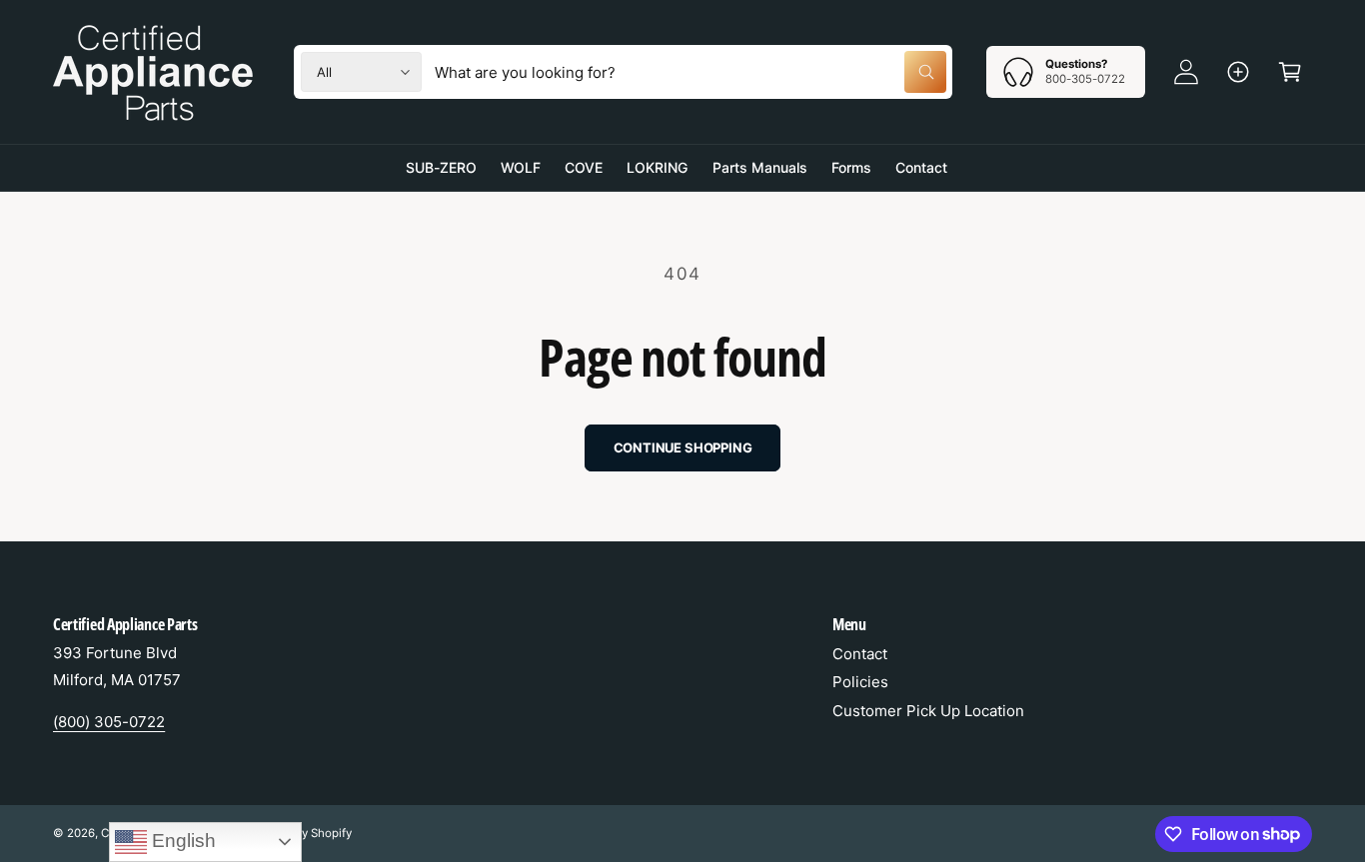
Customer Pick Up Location (928, 710)
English (181, 840)
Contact (859, 653)
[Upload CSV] (1238, 72)
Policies (860, 681)
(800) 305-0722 (109, 721)
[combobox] (690, 72)
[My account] (1186, 72)
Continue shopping (683, 447)
